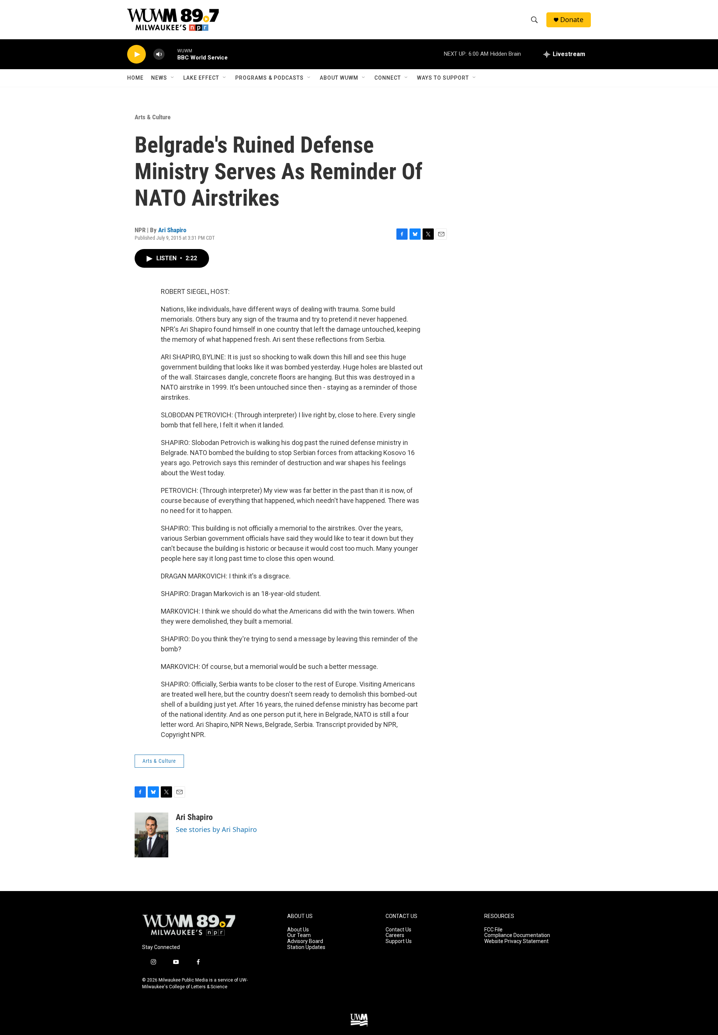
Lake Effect (201, 78)
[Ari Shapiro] (151, 835)
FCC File (493, 930)
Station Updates (306, 947)
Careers (395, 935)
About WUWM (339, 78)
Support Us (399, 941)
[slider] (171, 54)
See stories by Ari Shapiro (216, 829)
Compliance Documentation (517, 935)
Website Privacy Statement (516, 941)
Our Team (299, 935)
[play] (136, 54)
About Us (298, 930)
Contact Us (398, 930)
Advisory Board (305, 941)
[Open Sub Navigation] (173, 78)
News (159, 78)
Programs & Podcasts (269, 78)
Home (135, 78)
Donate (571, 20)
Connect (387, 78)
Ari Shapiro (172, 230)
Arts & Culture (153, 117)
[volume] (159, 54)
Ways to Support (443, 78)
